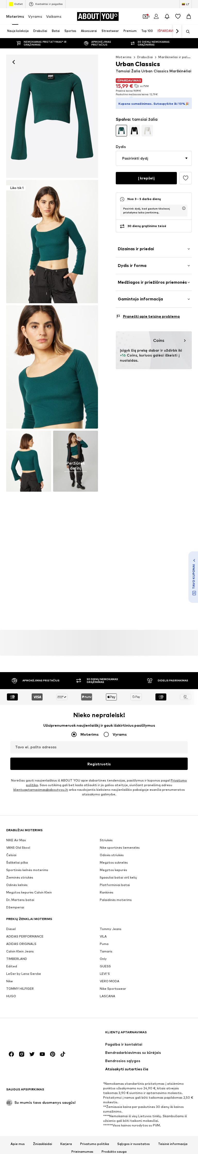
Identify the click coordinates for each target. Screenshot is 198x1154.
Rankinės (106, 893)
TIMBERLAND (16, 959)
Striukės (106, 840)
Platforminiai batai (115, 885)
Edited (11, 966)
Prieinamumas (82, 1152)
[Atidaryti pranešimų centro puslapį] (167, 16)
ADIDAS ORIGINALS (21, 944)
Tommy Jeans (110, 929)
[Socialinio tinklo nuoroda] (11, 1054)
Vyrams (35, 16)
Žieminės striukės (19, 878)
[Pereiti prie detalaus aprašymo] (121, 130)
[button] (154, 158)
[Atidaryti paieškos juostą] (186, 31)
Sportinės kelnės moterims (27, 870)
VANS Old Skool (18, 848)
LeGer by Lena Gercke (23, 974)
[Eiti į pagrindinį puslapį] (34, 1034)
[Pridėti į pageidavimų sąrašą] (185, 178)
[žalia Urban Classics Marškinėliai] (52, 367)
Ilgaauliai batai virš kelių (118, 878)
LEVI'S (105, 974)
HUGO (11, 996)
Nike (9, 981)
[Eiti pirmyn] (177, 31)
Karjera (66, 1144)
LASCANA (107, 996)
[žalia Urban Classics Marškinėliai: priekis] (52, 116)
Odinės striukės (112, 855)
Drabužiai (145, 57)
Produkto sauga (114, 1152)
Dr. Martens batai (20, 900)
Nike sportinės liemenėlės (120, 848)
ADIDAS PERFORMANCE (25, 937)
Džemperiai (15, 907)
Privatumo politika (94, 1144)
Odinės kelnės (17, 885)
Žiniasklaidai (42, 1144)
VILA (103, 937)
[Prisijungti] (156, 16)
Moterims (15, 16)
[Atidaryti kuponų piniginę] (145, 16)
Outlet (18, 3)
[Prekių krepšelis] (189, 16)
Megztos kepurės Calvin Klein (29, 893)
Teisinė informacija (172, 1144)
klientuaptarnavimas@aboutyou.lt (40, 790)
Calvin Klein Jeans (20, 951)
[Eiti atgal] (13, 62)
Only (103, 959)
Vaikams (53, 16)
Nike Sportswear (113, 989)
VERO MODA (109, 981)
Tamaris (106, 951)
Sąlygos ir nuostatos (133, 1144)
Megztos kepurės (113, 870)
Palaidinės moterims (116, 900)
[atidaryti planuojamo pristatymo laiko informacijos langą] (183, 208)
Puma (104, 944)
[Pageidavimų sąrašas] (178, 16)
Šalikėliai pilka (17, 863)
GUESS (105, 966)
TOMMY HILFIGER (20, 989)
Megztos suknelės (114, 863)
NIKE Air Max (16, 840)
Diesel (11, 929)
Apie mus (18, 1144)
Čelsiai (11, 855)
